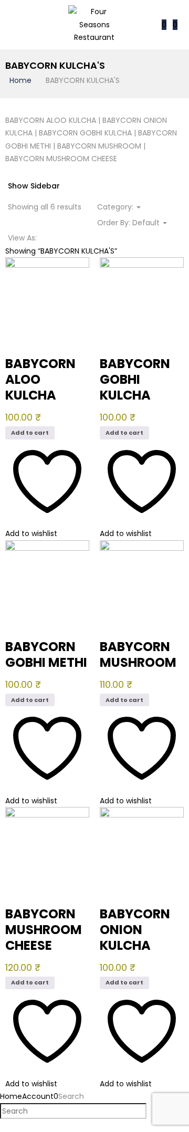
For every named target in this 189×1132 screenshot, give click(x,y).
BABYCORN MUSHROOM (138, 654)
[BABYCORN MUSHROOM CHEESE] (47, 813)
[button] (175, 24)
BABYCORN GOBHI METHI (46, 654)
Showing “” (61, 251)
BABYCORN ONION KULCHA (135, 929)
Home (20, 80)
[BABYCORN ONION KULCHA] (142, 813)
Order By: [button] (128, 222)
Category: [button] (116, 207)
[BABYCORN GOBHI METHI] (47, 546)
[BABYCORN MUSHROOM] (142, 546)
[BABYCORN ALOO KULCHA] (47, 263)
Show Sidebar (34, 186)
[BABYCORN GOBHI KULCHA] (142, 263)
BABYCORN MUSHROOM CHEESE (43, 929)
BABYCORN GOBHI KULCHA (135, 379)
